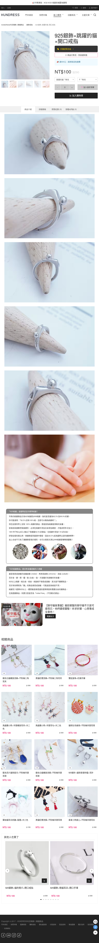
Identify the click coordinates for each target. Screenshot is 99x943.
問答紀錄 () (57, 109)
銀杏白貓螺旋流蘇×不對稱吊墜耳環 (49, 774)
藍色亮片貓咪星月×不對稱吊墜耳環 (16, 774)
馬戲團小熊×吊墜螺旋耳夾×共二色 (16, 727)
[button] (5, 55)
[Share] (95, 927)
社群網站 (7, 928)
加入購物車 (77, 95)
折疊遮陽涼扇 (66, 49)
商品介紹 (28, 109)
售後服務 (72, 924)
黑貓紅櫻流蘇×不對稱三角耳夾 (49, 678)
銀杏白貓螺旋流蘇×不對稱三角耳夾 (16, 680)
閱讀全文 (50, 616)
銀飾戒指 (29, 25)
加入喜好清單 (88, 87)
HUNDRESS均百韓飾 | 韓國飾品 (12, 25)
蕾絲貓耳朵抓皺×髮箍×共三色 (15, 819)
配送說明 (62, 924)
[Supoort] (95, 922)
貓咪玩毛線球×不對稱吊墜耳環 (82, 725)
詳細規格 (42, 109)
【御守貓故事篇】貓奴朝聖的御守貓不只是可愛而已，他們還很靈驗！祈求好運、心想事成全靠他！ (69, 608)
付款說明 (53, 924)
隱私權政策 (43, 924)
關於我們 (81, 924)
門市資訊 (4, 924)
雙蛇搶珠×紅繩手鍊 (77, 678)
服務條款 (23, 924)
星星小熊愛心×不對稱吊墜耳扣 (82, 819)
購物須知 (33, 924)
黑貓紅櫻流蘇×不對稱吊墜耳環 (49, 819)
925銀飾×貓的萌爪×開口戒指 (19, 887)
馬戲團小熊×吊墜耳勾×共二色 (48, 725)
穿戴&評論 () (71, 109)
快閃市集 (14, 924)
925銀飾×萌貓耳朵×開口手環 (64, 887)
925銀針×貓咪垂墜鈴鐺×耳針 (81, 772)
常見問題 (91, 924)
